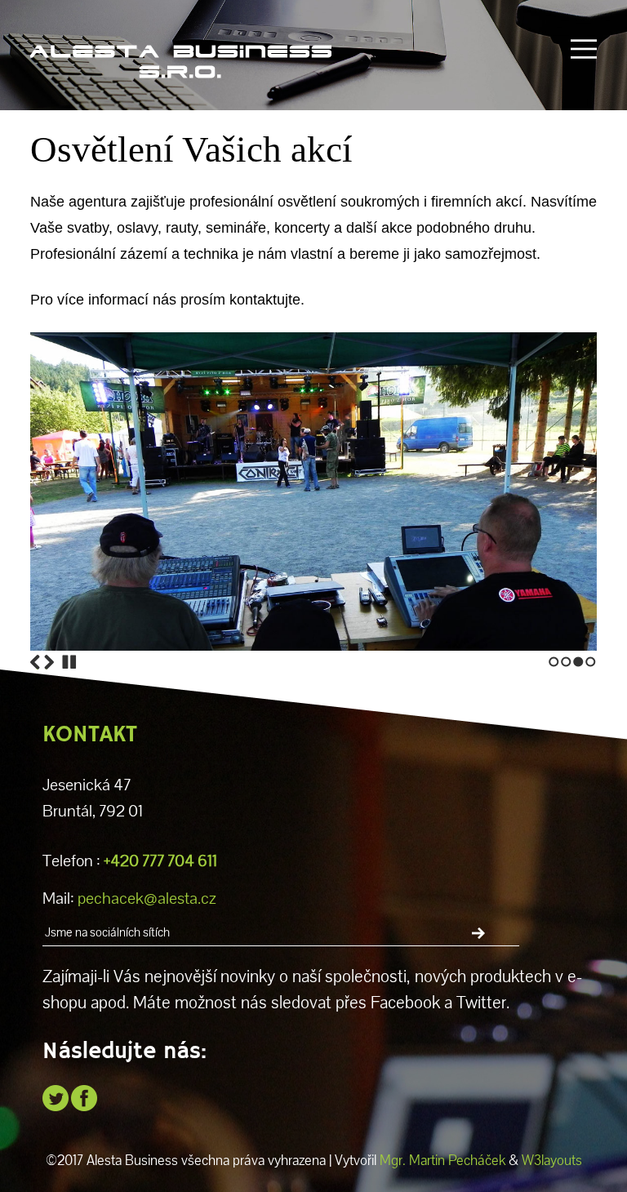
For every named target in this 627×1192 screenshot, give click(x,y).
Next (49, 662)
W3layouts (552, 1160)
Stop (69, 662)
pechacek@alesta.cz (147, 898)
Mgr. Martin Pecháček (442, 1160)
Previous (35, 662)
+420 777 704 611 (160, 861)
